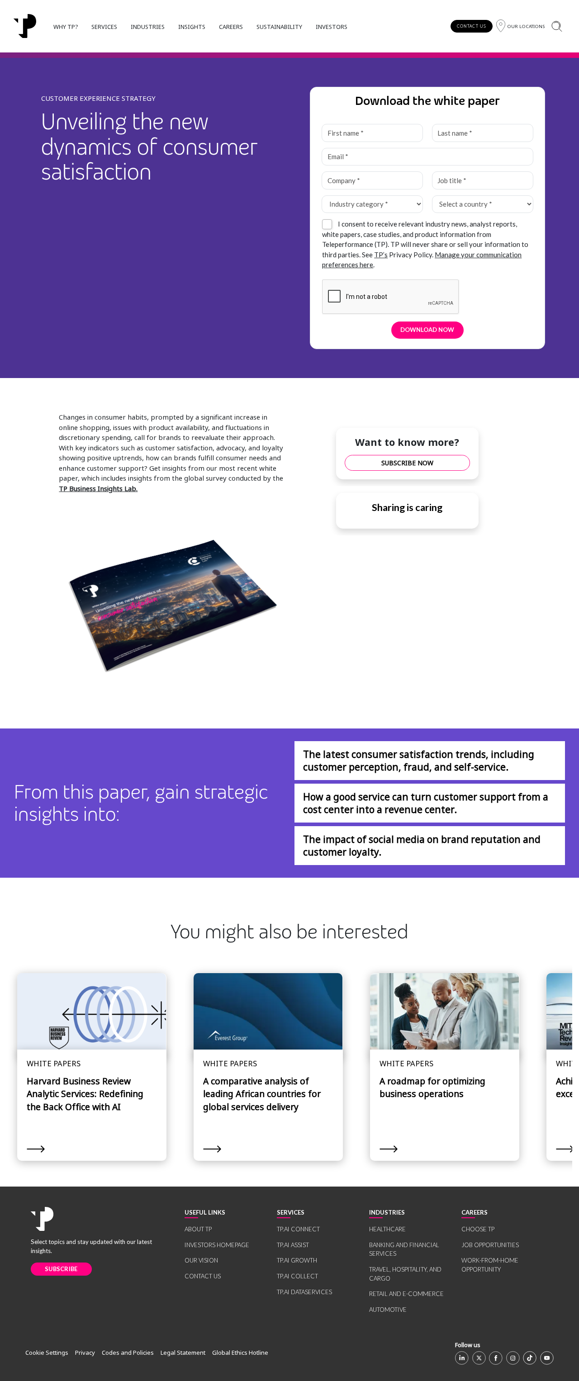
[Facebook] (496, 1358)
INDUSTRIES (148, 27)
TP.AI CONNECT (298, 1229)
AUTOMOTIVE (388, 1309)
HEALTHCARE (387, 1229)
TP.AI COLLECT (297, 1276)
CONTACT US (471, 26)
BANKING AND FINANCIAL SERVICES (404, 1249)
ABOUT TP (198, 1229)
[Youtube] (547, 1358)
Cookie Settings (46, 1352)
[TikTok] (529, 1358)
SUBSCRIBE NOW (407, 463)
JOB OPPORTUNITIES (490, 1245)
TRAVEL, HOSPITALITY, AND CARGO (405, 1274)
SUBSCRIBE (61, 1268)
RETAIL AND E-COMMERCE (406, 1293)
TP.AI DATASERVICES (304, 1292)
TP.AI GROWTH (297, 1260)
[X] (479, 1358)
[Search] (556, 26)
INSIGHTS (191, 27)
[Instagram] (513, 1358)
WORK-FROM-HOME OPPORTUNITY (489, 1265)
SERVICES (104, 27)
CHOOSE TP (477, 1229)
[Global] (25, 26)
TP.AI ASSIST (293, 1245)
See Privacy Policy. (397, 255)
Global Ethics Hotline (240, 1352)
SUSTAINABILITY (279, 27)
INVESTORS (331, 27)
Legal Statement (183, 1352)
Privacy (85, 1352)
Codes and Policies (128, 1352)
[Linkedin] (462, 1358)
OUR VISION (201, 1260)
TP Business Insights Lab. (98, 488)
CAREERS (231, 27)
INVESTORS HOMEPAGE (217, 1245)
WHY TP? (65, 27)
